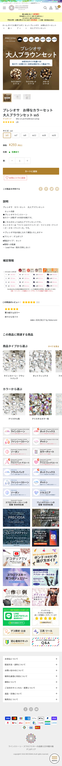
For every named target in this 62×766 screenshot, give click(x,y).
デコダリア (7, 118)
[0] (57, 8)
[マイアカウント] (50, 7)
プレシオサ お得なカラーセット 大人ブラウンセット (44, 26)
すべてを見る (53, 346)
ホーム (5, 25)
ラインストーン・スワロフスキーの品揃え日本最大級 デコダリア (31, 748)
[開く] (45, 7)
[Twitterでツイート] (52, 189)
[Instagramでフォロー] (31, 709)
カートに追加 (31, 171)
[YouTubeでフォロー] (36, 709)
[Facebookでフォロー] (26, 709)
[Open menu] (54, 758)
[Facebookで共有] (41, 189)
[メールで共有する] (57, 189)
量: (4, 160)
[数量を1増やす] (27, 161)
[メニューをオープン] (4, 8)
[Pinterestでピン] (46, 189)
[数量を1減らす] (12, 161)
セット (27, 25)
